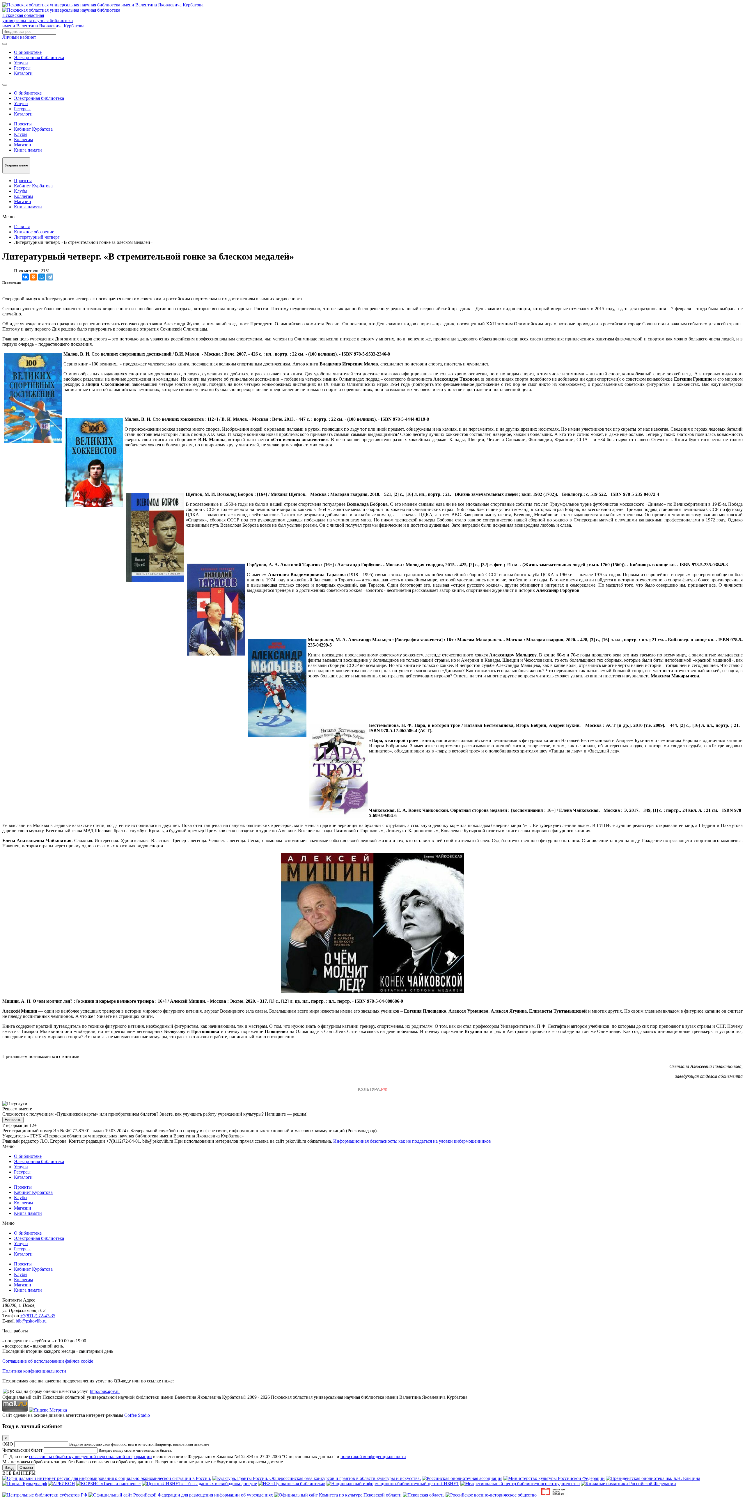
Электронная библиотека (39, 57)
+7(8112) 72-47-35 (37, 1315)
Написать (13, 1120)
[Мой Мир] (41, 277)
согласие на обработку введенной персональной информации (90, 1456)
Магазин (22, 144)
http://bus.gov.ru (105, 1391)
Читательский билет (22, 1450)
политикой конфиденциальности (373, 1456)
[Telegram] (49, 277)
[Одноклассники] (33, 277)
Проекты (23, 123)
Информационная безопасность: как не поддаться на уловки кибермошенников (412, 1141)
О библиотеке (28, 52)
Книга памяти (28, 150)
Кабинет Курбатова (33, 129)
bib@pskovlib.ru (31, 1320)
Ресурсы (22, 67)
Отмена (26, 1467)
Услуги (21, 62)
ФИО (7, 1444)
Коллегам (23, 139)
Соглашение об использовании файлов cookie (47, 1361)
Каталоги (23, 73)
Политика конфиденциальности (34, 1370)
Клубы (20, 134)
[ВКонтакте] (25, 277)
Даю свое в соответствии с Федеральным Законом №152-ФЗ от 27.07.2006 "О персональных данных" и (207, 1456)
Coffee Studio (137, 1415)
